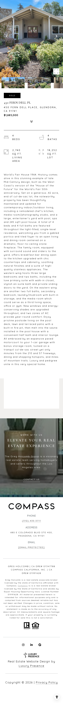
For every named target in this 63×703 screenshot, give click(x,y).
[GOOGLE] (40, 645)
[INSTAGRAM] (23, 645)
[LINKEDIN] (31, 645)
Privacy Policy (47, 682)
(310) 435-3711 (31, 520)
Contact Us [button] (32, 479)
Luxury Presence (31, 666)
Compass (23, 586)
